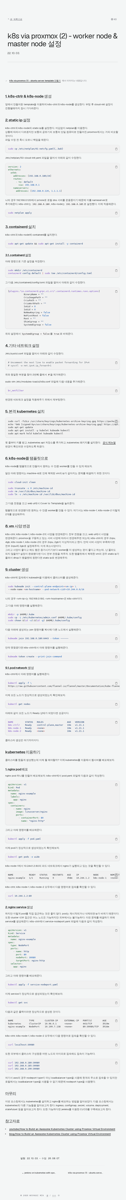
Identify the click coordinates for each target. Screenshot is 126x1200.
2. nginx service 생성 (19, 907)
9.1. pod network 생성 (19, 668)
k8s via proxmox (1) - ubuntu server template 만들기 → (86, 1172)
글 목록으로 (16, 19)
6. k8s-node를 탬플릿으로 (26, 458)
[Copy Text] (116, 149)
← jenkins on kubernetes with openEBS (40, 1172)
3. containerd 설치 (20, 226)
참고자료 (12, 1121)
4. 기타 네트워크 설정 (22, 345)
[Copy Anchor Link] (54, 96)
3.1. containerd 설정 (18, 255)
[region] (62, 149)
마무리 (10, 1093)
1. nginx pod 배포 (16, 769)
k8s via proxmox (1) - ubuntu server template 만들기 (35, 80)
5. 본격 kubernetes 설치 (24, 411)
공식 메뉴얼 (109, 442)
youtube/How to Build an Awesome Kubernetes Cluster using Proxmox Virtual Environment (62, 1129)
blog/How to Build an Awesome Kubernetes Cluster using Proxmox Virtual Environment (60, 1133)
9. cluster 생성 (17, 569)
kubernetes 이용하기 (22, 752)
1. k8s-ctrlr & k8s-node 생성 (28, 96)
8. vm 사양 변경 (17, 526)
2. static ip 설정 (17, 120)
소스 (54, 1195)
